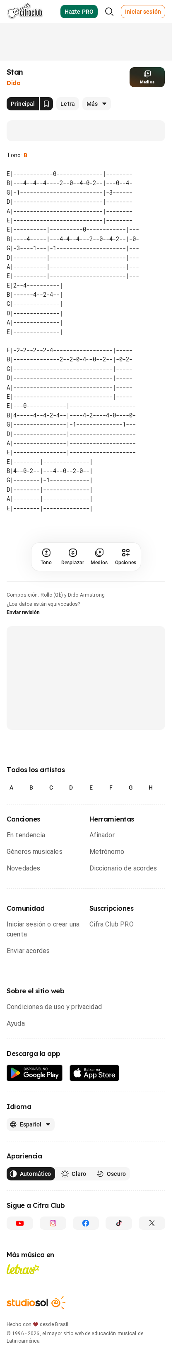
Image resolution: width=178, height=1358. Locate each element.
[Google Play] (35, 1073)
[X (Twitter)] (152, 1223)
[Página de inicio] (25, 12)
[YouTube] (20, 1223)
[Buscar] (109, 11)
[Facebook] (86, 1223)
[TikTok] (119, 1223)
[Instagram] (53, 1223)
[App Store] (95, 1073)
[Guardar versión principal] (46, 103)
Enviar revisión (23, 612)
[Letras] (23, 1269)
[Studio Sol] (36, 1302)
